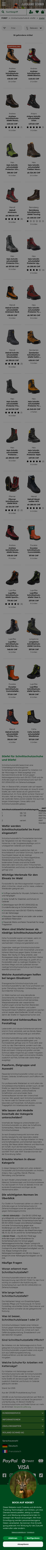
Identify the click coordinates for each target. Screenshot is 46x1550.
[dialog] (23, 775)
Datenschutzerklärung (19, 1532)
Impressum (30, 1532)
